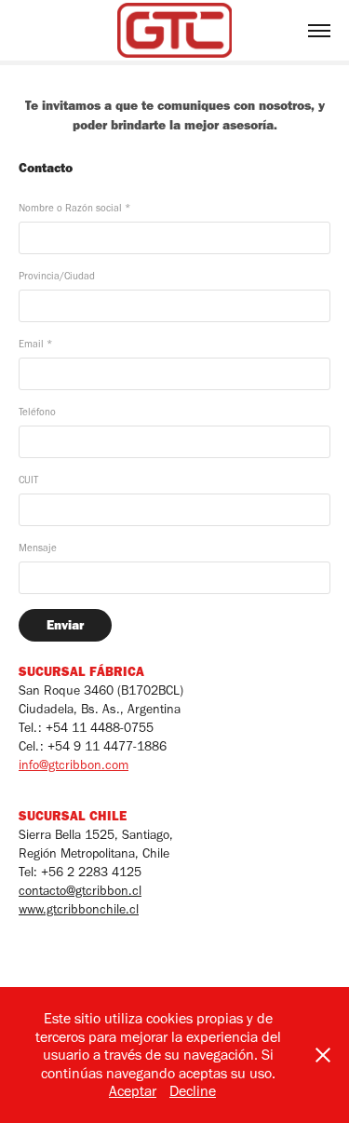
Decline (192, 1091)
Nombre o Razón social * (74, 208)
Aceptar (132, 1091)
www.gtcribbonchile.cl (79, 909)
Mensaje (38, 548)
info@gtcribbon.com (73, 765)
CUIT (28, 480)
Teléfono (37, 412)
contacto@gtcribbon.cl (80, 891)
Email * (35, 344)
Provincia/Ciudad (57, 276)
